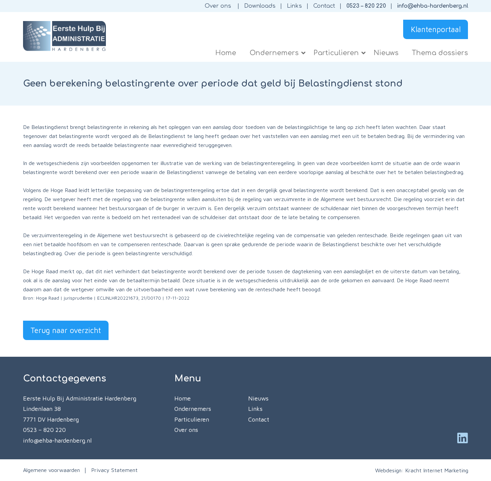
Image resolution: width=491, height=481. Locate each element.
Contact (324, 6)
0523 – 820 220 (366, 6)
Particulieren (191, 419)
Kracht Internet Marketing (436, 470)
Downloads (260, 6)
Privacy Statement (114, 470)
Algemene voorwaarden (51, 470)
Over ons (218, 6)
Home (182, 398)
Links (294, 6)
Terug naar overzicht (65, 330)
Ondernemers (192, 408)
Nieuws (258, 398)
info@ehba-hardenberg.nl (432, 6)
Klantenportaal (436, 29)
